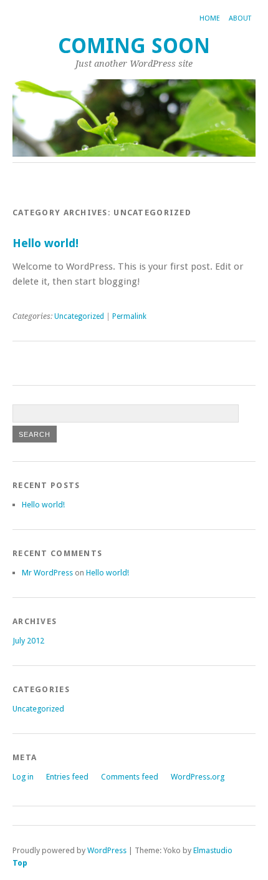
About (240, 18)
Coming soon (134, 46)
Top (19, 863)
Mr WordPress (47, 572)
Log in (23, 776)
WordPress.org (197, 776)
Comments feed (129, 776)
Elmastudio (212, 850)
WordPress (107, 850)
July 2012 (28, 640)
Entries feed (67, 776)
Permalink (129, 316)
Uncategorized (79, 316)
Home (209, 18)
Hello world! (45, 243)
